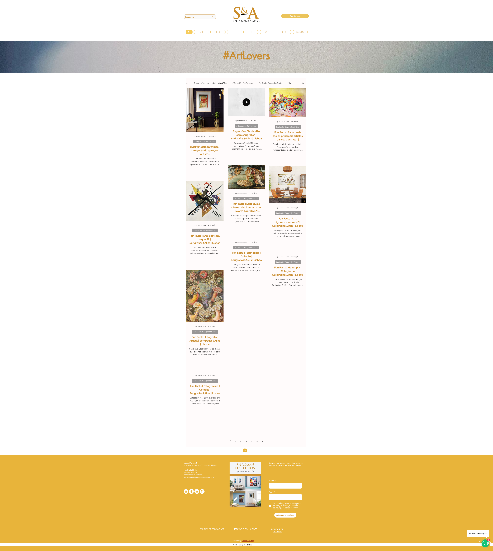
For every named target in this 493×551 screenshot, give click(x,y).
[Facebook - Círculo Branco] (191, 491)
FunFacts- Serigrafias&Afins (271, 83)
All (187, 83)
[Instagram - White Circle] (186, 491)
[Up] (245, 450)
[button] (303, 83)
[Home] (189, 32)
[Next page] (262, 441)
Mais (290, 83)
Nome (271, 481)
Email (271, 492)
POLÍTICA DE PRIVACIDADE (212, 529)
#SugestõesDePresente (243, 83)
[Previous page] (230, 441)
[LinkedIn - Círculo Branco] (196, 491)
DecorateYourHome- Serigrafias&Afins (210, 83)
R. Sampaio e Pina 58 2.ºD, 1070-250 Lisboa (200, 465)
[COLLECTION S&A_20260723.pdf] (245, 484)
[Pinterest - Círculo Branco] (202, 491)
